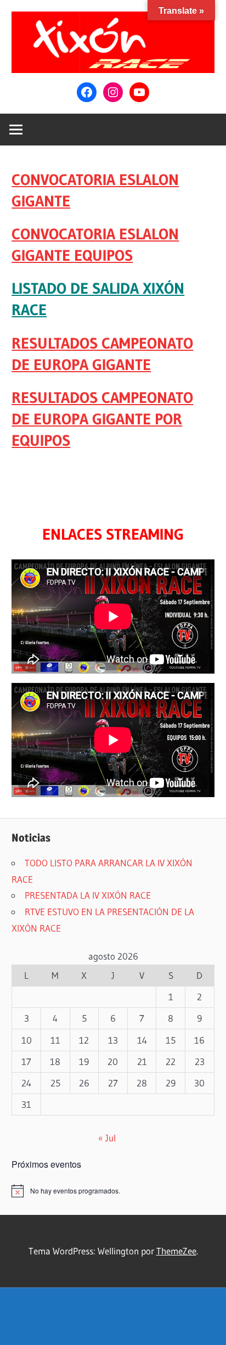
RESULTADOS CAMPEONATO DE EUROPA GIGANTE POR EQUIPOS (102, 419)
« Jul (107, 1138)
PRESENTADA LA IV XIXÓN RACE (88, 895)
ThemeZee (176, 1251)
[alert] (113, 1190)
